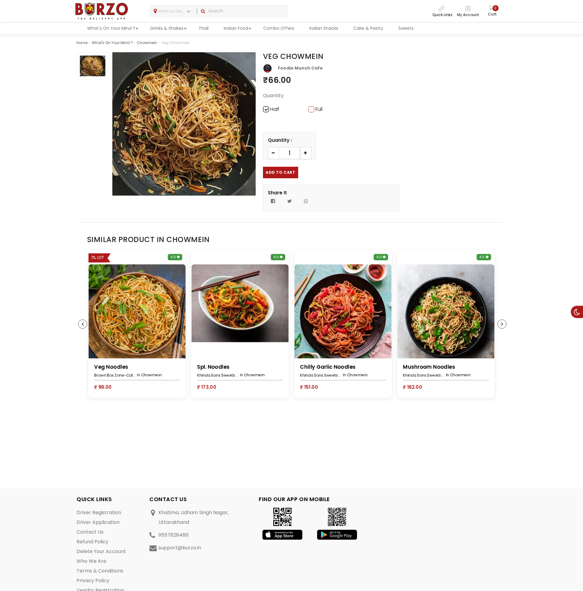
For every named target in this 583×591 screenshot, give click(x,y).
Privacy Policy (93, 580)
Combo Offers (278, 28)
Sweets (406, 28)
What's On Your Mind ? (111, 28)
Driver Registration (99, 512)
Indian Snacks (323, 28)
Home (82, 42)
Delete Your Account (101, 551)
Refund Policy (92, 541)
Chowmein (147, 42)
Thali (204, 28)
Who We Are (91, 561)
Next (501, 324)
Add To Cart (280, 172)
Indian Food (236, 28)
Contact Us (90, 531)
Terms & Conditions (100, 570)
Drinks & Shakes (166, 28)
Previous (82, 324)
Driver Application (98, 522)
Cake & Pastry (368, 28)
